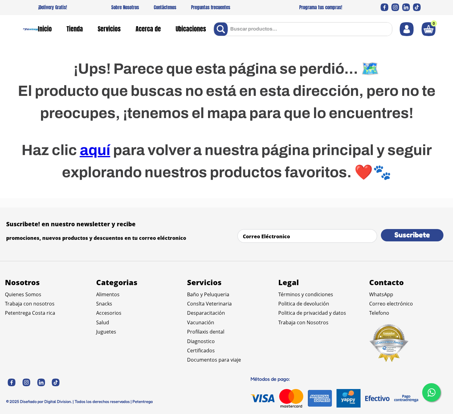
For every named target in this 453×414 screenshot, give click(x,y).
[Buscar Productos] (222, 29)
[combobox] (303, 29)
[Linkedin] (406, 7)
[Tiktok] (417, 7)
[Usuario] (407, 29)
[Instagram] (395, 7)
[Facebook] (384, 7)
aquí (95, 150)
